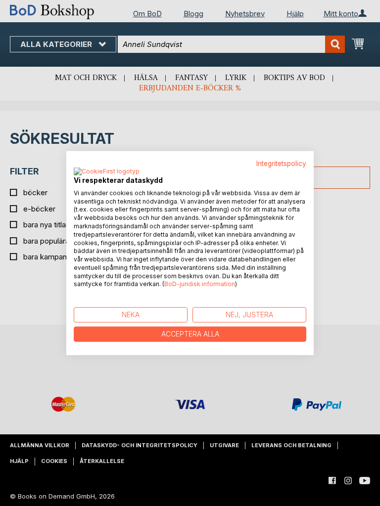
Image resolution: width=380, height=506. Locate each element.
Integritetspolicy (281, 164)
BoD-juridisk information (199, 284)
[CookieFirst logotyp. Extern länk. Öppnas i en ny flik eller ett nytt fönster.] (107, 171)
